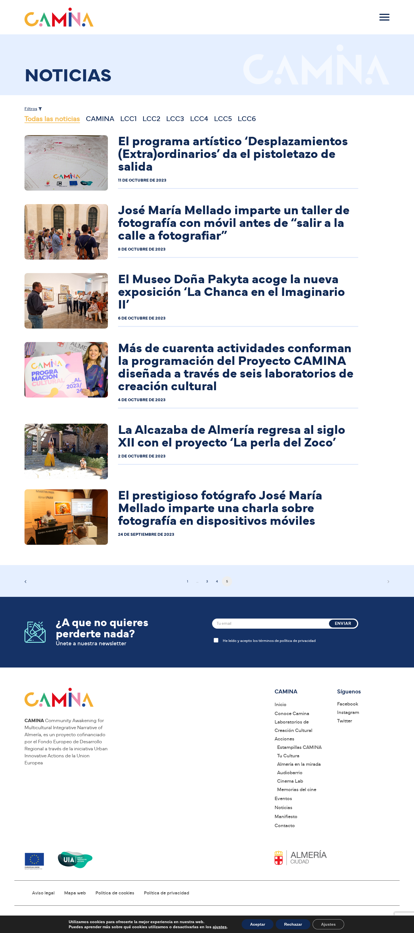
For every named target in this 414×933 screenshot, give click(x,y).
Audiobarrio (289, 772)
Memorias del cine (296, 789)
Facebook (347, 704)
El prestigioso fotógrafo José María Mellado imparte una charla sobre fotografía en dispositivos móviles (220, 508)
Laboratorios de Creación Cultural (293, 726)
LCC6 (247, 118)
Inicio (280, 704)
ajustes (220, 927)
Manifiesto (286, 816)
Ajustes (328, 924)
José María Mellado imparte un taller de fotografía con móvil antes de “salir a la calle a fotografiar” (234, 223)
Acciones (284, 738)
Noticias (283, 807)
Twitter (344, 720)
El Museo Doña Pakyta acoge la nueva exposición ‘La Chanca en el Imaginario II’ (231, 292)
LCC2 (151, 118)
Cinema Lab (290, 781)
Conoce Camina (292, 713)
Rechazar (293, 924)
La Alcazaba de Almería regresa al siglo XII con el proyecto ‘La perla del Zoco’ (231, 436)
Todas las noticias (52, 118)
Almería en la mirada (299, 764)
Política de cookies (114, 893)
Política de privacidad (166, 893)
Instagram (348, 712)
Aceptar (257, 924)
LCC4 (199, 118)
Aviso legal (43, 893)
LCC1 (128, 118)
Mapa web (75, 893)
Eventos (283, 798)
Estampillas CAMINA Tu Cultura (299, 751)
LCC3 (175, 118)
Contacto (285, 825)
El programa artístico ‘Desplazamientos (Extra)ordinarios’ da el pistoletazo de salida (233, 154)
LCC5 (223, 118)
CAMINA (100, 118)
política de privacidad (298, 641)
